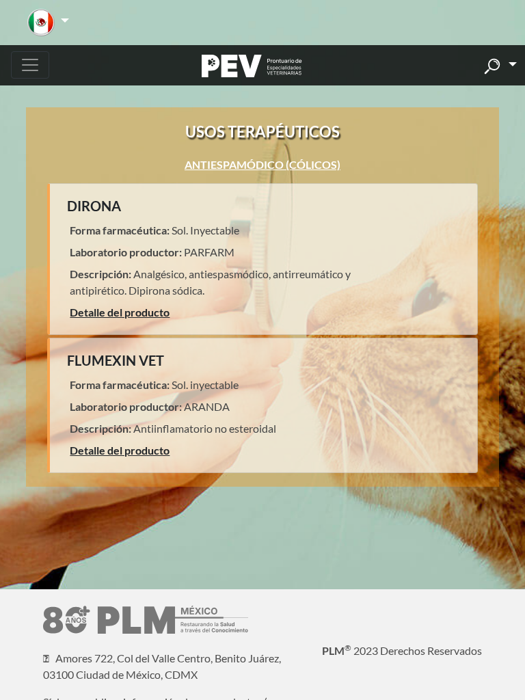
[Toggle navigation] (30, 65)
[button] (48, 22)
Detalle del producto (120, 312)
